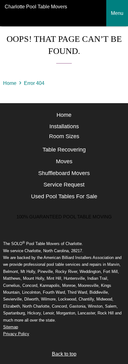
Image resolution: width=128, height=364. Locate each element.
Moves (64, 161)
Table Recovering (64, 150)
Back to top (64, 354)
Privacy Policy (16, 333)
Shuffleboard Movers (64, 173)
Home (9, 83)
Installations (64, 126)
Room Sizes (64, 136)
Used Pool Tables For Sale (64, 196)
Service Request (64, 185)
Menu (117, 13)
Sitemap (10, 327)
